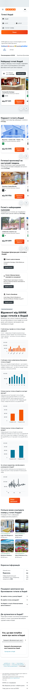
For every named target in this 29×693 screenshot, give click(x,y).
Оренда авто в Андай (9, 651)
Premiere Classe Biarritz (9, 186)
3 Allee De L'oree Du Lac (9, 231)
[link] (9, 267)
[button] (3, 9)
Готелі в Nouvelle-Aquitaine (18, 664)
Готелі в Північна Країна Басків (10, 666)
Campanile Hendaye (8, 92)
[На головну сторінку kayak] (10, 9)
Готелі (13, 663)
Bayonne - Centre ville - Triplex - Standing (13, 139)
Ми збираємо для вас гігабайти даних (13, 685)
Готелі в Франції (6, 664)
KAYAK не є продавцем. (9, 682)
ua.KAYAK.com (7, 663)
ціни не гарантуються (14, 678)
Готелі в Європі (20, 663)
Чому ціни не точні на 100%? (10, 688)
